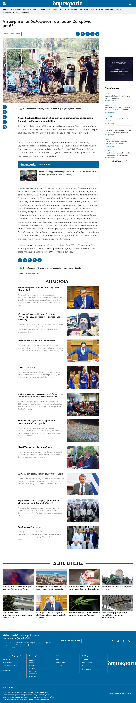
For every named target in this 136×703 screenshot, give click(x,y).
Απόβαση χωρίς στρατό (29, 527)
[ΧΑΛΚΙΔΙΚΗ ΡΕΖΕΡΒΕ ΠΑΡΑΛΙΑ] (83, 430)
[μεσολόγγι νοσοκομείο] (18, 603)
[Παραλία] (51, 577)
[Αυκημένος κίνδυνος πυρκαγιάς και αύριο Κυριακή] (18, 577)
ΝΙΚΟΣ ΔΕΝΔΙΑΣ (32, 273)
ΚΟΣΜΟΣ (108, 150)
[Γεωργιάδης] (83, 351)
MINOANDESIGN (124, 694)
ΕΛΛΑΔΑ (107, 105)
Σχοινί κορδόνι (87, 663)
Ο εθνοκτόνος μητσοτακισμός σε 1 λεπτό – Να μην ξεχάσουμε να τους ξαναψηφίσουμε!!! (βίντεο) (67, 173)
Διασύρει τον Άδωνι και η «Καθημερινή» (37, 341)
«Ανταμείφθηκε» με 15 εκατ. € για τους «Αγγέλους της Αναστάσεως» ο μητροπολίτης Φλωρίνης (39, 317)
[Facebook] (78, 34)
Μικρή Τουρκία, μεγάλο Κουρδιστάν (35, 447)
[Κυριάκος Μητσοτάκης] (83, 484)
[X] (83, 34)
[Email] (97, 34)
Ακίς (83, 666)
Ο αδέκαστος (86, 669)
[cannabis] (84, 603)
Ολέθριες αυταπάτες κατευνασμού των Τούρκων (41, 474)
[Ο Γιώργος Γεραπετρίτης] (51, 603)
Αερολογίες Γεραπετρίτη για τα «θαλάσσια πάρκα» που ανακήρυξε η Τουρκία (51, 615)
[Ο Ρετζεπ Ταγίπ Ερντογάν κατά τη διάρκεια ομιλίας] (83, 457)
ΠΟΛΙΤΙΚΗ (108, 94)
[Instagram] (118, 641)
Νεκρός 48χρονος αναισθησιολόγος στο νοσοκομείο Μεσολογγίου (17, 615)
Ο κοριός (85, 659)
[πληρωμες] (84, 577)
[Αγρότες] (117, 577)
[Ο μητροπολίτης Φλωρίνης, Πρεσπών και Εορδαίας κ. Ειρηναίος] (83, 324)
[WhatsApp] (92, 34)
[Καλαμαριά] (117, 603)
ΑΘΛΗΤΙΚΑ (108, 116)
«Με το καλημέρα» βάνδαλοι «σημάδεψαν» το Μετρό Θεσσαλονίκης (114, 615)
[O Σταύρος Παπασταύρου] (83, 297)
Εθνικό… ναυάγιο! (26, 367)
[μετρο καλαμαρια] (83, 510)
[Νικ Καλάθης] (83, 377)
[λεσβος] (83, 404)
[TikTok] (123, 641)
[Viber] (87, 34)
